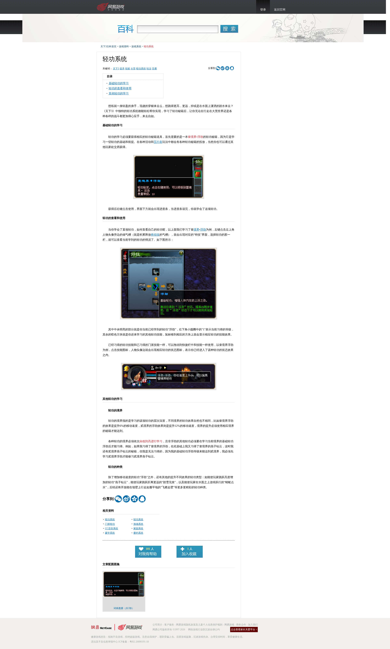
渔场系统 (138, 524)
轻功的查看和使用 (120, 88)
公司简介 (157, 624)
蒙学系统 (110, 532)
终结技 (155, 234)
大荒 (133, 68)
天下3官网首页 (111, 7)
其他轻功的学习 (119, 93)
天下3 (116, 68)
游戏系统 (136, 46)
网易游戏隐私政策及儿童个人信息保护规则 (199, 624)
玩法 (148, 68)
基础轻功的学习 (119, 83)
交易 (154, 68)
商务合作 (241, 624)
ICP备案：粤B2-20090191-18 (133, 641)
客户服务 (169, 624)
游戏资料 (124, 46)
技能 (127, 68)
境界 (196, 229)
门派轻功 (110, 524)
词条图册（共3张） (124, 608)
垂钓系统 (138, 532)
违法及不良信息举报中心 (104, 641)
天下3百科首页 (108, 46)
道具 (122, 68)
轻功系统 (141, 68)
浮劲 (203, 229)
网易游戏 (229, 624)
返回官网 (279, 9)
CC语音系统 (111, 528)
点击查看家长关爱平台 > (244, 629)
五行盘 (158, 141)
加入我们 (253, 624)
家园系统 (138, 528)
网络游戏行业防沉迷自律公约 (204, 629)
